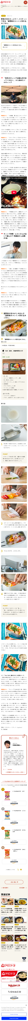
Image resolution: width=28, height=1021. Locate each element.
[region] (14, 1012)
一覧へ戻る (13, 882)
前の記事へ (6, 887)
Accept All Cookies (14, 1018)
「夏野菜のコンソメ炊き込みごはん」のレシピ (13, 46)
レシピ (5, 5)
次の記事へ (22, 887)
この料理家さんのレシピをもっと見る (14, 772)
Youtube (10, 769)
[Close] (26, 1005)
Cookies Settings (14, 1014)
